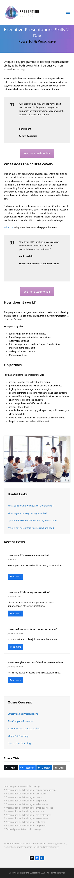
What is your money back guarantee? (28, 513)
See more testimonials (37, 153)
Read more (15, 576)
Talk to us (8, 227)
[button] (68, 12)
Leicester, (62, 843)
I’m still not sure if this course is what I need (31, 527)
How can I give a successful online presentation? (35, 662)
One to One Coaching (19, 743)
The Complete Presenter (21, 721)
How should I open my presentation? (29, 555)
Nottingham (10, 847)
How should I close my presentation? (29, 592)
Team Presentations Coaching (24, 728)
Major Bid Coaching (18, 736)
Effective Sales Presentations (23, 713)
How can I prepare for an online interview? (32, 629)
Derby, (53, 843)
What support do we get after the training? (31, 505)
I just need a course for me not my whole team (32, 520)
